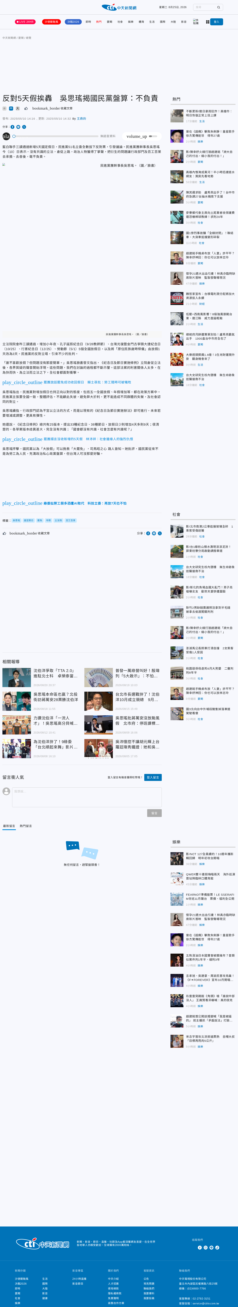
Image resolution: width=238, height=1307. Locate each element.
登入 (216, 21)
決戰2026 (73, 21)
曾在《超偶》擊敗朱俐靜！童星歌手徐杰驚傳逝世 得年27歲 (176, 136)
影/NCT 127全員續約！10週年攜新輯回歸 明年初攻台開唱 (176, 858)
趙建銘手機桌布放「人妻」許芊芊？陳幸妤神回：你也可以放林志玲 (176, 257)
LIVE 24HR (26, 21)
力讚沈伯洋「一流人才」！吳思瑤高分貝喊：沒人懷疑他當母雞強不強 (16, 724)
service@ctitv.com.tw (206, 1303)
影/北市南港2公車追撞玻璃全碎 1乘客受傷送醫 (176, 531)
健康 (45, 1298)
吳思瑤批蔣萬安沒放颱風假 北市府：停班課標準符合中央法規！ (98, 724)
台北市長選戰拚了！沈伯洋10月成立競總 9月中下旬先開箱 (98, 701)
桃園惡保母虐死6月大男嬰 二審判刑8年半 (176, 673)
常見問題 (149, 1283)
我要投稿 (149, 1298)
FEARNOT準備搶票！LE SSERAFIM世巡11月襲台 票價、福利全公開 (176, 899)
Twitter (194, 1248)
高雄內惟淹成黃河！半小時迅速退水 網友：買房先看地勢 (176, 176)
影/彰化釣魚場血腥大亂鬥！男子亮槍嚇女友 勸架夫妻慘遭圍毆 (176, 591)
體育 (141, 21)
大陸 (173, 21)
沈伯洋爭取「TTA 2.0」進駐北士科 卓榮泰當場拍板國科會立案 (16, 677)
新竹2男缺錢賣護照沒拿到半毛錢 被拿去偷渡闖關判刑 (176, 612)
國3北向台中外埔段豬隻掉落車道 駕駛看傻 (176, 713)
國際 (162, 21)
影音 (184, 21)
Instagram (206, 1248)
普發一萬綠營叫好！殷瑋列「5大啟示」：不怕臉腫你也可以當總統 (98, 677)
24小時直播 (79, 1278)
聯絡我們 (149, 1288)
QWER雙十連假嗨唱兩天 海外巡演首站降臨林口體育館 (176, 878)
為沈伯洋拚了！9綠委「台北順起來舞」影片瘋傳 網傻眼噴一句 (16, 748)
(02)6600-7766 (196, 1288)
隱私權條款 (115, 1293)
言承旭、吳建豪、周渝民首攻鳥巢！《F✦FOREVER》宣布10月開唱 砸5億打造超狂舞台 (176, 980)
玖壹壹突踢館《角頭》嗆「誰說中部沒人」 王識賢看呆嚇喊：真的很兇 (176, 1000)
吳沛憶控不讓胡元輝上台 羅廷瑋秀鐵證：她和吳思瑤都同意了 (98, 748)
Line (211, 1248)
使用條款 (113, 1288)
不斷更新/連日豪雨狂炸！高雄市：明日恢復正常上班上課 (176, 115)
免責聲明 (113, 1298)
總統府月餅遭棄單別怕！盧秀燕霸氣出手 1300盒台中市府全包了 (176, 339)
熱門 (99, 21)
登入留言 (153, 777)
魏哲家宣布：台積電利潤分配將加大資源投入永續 (176, 298)
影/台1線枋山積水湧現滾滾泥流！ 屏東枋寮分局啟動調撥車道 (176, 551)
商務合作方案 (116, 1303)
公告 (146, 1278)
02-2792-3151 (201, 1298)
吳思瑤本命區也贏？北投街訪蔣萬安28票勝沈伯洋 (16, 701)
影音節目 (77, 1283)
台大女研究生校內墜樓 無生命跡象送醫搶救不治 (176, 379)
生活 (152, 21)
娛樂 (131, 21)
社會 (120, 21)
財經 (202, 304)
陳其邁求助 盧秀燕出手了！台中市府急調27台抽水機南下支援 (176, 197)
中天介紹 (113, 1278)
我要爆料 (149, 1293)
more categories (208, 22)
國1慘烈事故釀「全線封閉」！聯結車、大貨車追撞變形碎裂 (176, 237)
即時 (88, 21)
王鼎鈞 (81, 118)
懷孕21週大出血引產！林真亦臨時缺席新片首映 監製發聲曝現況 (176, 278)
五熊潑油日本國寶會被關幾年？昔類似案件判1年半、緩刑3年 (176, 960)
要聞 (109, 21)
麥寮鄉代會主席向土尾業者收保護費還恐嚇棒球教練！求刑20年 (176, 217)
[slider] (55, 136)
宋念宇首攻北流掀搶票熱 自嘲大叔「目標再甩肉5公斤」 (176, 1041)
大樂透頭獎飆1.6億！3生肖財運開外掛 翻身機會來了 (176, 359)
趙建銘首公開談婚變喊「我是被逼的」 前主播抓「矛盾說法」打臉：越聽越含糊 (176, 1020)
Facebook (200, 1248)
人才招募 (113, 1283)
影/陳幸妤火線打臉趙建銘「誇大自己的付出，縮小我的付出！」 (176, 156)
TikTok (217, 1248)
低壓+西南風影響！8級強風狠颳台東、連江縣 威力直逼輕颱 (176, 318)
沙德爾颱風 (51, 21)
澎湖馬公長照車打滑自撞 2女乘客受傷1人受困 (176, 652)
